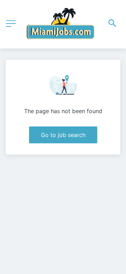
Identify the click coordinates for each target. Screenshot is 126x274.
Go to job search (63, 134)
